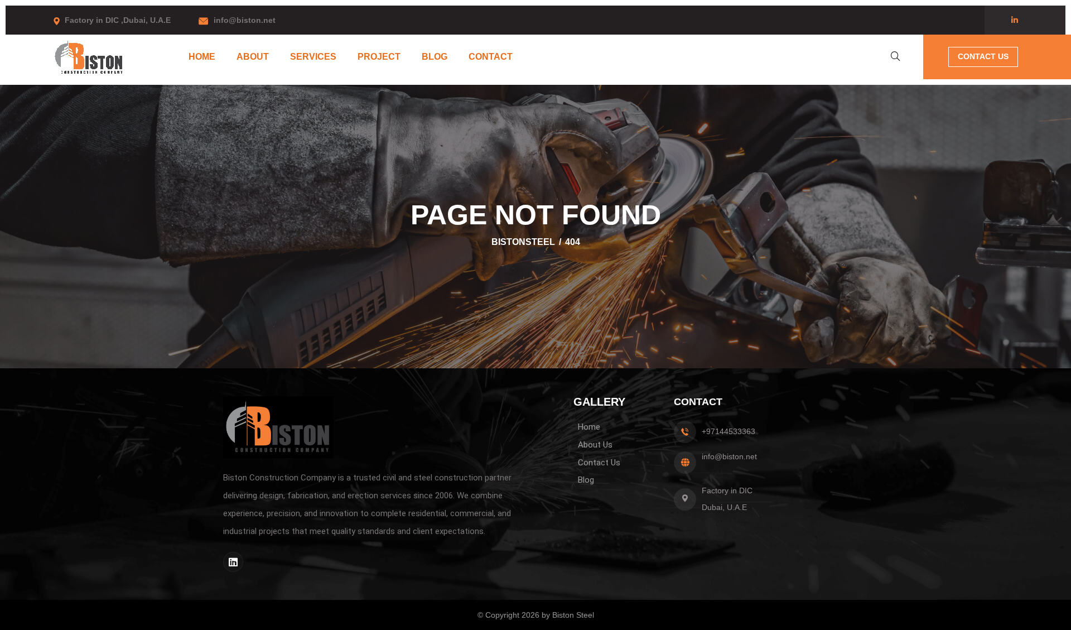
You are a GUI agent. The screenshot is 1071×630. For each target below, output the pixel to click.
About (253, 56)
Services (313, 56)
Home (202, 56)
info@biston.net (245, 20)
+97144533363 (728, 431)
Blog (434, 56)
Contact (491, 56)
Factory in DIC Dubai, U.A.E (727, 499)
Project (379, 56)
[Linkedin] (233, 562)
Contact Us (983, 56)
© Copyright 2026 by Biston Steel (535, 615)
